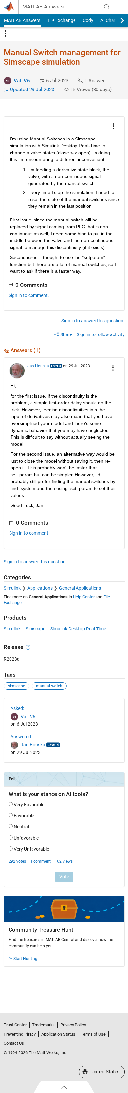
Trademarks (43, 1024)
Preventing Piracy (20, 1034)
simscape (16, 686)
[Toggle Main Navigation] (118, 7)
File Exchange (61, 20)
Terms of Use (93, 1034)
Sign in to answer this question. (93, 320)
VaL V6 (22, 81)
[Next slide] (116, 20)
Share (66, 334)
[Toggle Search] (106, 7)
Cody (88, 20)
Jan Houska (38, 366)
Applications (40, 588)
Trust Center (15, 1024)
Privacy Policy (73, 1024)
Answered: (21, 736)
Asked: (17, 708)
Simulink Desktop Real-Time (78, 628)
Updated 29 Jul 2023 (31, 89)
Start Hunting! (25, 958)
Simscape (35, 628)
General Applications (80, 588)
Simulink (12, 588)
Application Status (58, 1034)
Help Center (84, 597)
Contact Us (14, 1043)
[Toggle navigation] (5, 33)
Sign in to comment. (29, 295)
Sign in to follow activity (101, 334)
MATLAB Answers (43, 6)
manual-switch (49, 686)
